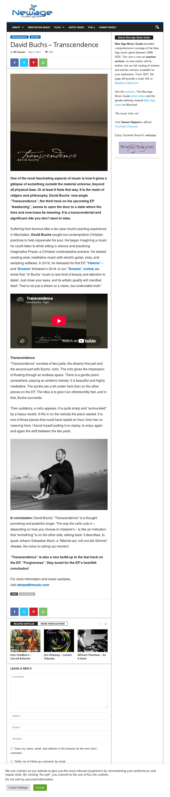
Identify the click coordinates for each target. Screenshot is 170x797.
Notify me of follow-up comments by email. (40, 761)
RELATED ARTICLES (24, 623)
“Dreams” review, (80, 268)
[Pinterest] (33, 62)
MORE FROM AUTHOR (53, 623)
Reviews (35, 37)
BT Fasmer (20, 51)
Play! (57, 27)
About (16, 27)
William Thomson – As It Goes (92, 656)
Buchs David (27, 594)
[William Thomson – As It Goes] (93, 640)
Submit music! (107, 27)
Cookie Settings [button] (18, 787)
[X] (24, 62)
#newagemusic (19, 37)
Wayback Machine (126, 83)
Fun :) (91, 27)
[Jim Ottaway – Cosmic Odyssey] (59, 640)
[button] (157, 27)
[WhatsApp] (43, 62)
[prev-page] (100, 624)
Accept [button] (40, 787)
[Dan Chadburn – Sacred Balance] (25, 640)
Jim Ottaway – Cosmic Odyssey (58, 656)
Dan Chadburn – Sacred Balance (20, 656)
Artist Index (76, 27)
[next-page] (105, 624)
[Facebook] (14, 62)
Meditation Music (39, 27)
